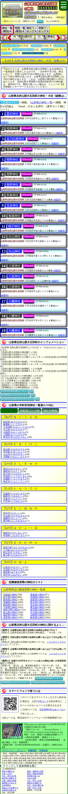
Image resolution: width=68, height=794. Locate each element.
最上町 (13, 555)
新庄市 (14, 481)
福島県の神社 (37, 600)
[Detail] (27, 113)
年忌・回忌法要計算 (35, 785)
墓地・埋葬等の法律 (35, 771)
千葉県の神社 (10, 607)
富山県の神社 (10, 612)
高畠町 (14, 493)
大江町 (13, 429)
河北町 (14, 452)
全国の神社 (47, 49)
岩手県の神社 (10, 597)
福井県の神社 (10, 615)
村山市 (13, 552)
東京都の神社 (37, 607)
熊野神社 (12, 149)
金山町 (14, 449)
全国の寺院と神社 (11, 46)
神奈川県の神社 (11, 610)
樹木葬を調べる (33, 776)
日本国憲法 (6, 785)
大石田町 (16, 427)
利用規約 (43, 750)
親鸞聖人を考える (9, 783)
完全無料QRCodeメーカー (52, 709)
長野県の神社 (10, 617)
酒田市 (12, 471)
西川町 (14, 521)
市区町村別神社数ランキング (15, 391)
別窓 (31, 391)
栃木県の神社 (37, 602)
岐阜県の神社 (37, 617)
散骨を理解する (8, 771)
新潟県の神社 (37, 610)
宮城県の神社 (37, 597)
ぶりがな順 (9, 410)
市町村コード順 (30, 410)
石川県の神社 (37, 612)
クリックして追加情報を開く (20, 766)
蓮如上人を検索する (10, 788)
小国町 (13, 434)
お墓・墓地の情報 (9, 781)
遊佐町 (12, 572)
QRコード (43, 701)
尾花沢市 (15, 437)
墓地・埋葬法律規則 (35, 774)
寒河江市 (13, 469)
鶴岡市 (13, 496)
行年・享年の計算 (9, 776)
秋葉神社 (12, 195)
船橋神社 (14, 216)
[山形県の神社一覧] (41, 102)
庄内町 (15, 476)
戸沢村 (13, 501)
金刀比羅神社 (15, 138)
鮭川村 (14, 474)
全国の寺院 (37, 46)
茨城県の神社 (10, 602)
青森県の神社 (37, 594)
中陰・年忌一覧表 (34, 788)
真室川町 (16, 547)
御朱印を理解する (34, 783)
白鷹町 (14, 479)
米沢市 (13, 575)
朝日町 (13, 422)
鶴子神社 (14, 226)
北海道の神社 (10, 594)
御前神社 (12, 184)
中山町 (14, 516)
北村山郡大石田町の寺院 (23, 49)
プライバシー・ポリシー (14, 750)
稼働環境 (32, 750)
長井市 (12, 513)
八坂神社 (14, 265)
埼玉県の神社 (37, 605)
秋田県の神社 (10, 600)
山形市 (13, 567)
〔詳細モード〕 (9, 102)
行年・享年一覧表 (34, 781)
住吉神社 (12, 205)
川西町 (14, 457)
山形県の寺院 (60, 46)
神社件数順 (50, 410)
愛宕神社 (12, 114)
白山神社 (14, 236)
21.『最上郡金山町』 (46, 37)
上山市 (14, 454)
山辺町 (14, 570)
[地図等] (4, 122)
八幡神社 (14, 301)
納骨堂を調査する (9, 778)
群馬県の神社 (10, 605)
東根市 (13, 533)
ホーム (40, 21)
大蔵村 (14, 432)
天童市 (13, 499)
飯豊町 (13, 424)
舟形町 (14, 535)
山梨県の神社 (37, 615)
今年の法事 (31, 778)
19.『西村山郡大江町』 (22, 37)
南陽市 (13, 518)
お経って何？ (7, 774)
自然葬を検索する (9, 790)
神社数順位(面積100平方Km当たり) (17, 398)
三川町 (13, 550)
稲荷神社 (12, 128)
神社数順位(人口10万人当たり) (15, 395)
